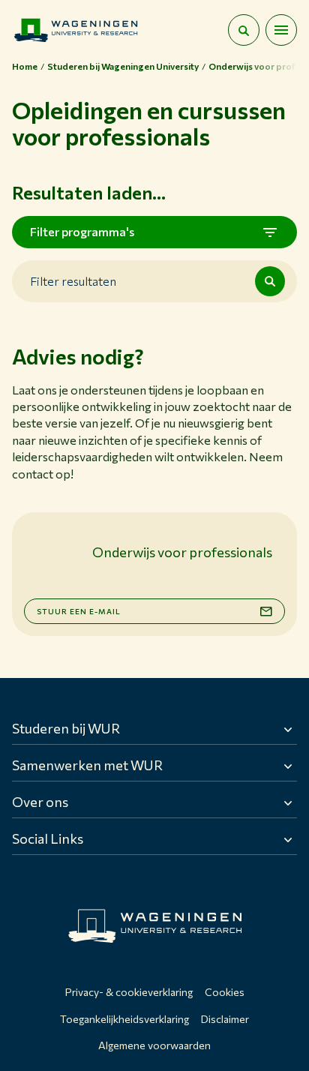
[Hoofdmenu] (281, 30)
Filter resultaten (73, 281)
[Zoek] (270, 281)
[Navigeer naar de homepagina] (76, 30)
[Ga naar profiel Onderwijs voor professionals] (52, 552)
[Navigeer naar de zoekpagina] (244, 30)
